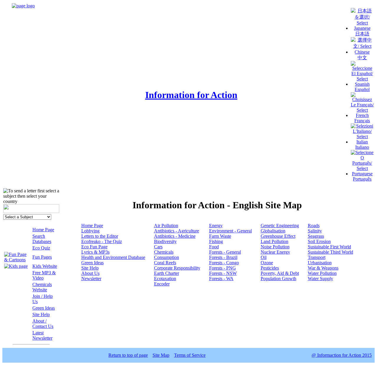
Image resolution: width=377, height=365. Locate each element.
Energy (216, 225)
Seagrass (316, 236)
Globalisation (273, 230)
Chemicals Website (42, 287)
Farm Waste (220, 236)
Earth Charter (166, 273)
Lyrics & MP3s (95, 252)
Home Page (43, 229)
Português (362, 178)
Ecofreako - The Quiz (101, 241)
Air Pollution (166, 225)
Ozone (267, 262)
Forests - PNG (222, 267)
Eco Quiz (41, 247)
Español (362, 89)
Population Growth (278, 278)
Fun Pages (42, 257)
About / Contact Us (42, 323)
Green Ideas (43, 308)
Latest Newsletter (42, 335)
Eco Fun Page (94, 246)
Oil (264, 257)
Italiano (362, 147)
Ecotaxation (165, 278)
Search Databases (41, 239)
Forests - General (225, 252)
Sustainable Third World (330, 252)
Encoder (162, 283)
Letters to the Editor (99, 236)
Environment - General (230, 230)
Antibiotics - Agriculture (176, 230)
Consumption (166, 257)
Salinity (315, 230)
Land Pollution (274, 241)
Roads (314, 225)
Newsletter (91, 278)
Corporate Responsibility (177, 267)
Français (362, 120)
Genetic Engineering (280, 225)
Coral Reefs (165, 262)
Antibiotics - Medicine (175, 236)
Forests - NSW (223, 273)
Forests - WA (221, 278)
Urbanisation (320, 262)
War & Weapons (323, 267)
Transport (316, 257)
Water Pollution (322, 273)
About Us (90, 273)
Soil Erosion (319, 241)
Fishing (216, 241)
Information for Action (191, 95)
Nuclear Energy (275, 252)
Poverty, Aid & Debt (280, 273)
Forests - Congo (224, 262)
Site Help (41, 314)
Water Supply (320, 278)
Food (214, 246)
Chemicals (163, 252)
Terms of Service (190, 355)
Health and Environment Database (113, 257)
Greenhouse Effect (278, 236)
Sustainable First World (329, 246)
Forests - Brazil (223, 257)
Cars (158, 246)
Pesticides (270, 267)
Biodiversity (165, 241)
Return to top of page (128, 355)
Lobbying (90, 230)
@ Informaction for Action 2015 (342, 355)
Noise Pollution (275, 246)
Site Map (161, 355)
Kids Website (44, 266)
